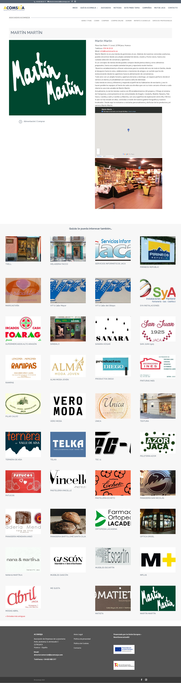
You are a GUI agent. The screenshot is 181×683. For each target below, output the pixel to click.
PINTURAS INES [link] (147, 381)
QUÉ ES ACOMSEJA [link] (88, 8)
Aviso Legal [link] (78, 634)
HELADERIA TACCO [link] (59, 264)
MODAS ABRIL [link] (11, 611)
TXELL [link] (8, 264)
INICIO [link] (75, 8)
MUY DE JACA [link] (159, 8)
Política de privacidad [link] (82, 639)
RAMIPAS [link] (9, 382)
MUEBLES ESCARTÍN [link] (104, 567)
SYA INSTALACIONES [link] (149, 305)
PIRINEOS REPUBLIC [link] (149, 267)
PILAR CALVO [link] (11, 416)
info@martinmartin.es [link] (109, 51)
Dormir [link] (129, 21)
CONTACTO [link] (173, 8)
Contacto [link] (77, 648)
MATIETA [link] (99, 613)
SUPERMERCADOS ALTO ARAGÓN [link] (21, 344)
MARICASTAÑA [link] (12, 305)
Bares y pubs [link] (86, 21)
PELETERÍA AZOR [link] (148, 456)
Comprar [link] (105, 21)
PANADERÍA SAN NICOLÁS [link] (152, 498)
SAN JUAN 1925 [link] (147, 344)
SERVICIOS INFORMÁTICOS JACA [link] (110, 264)
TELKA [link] (53, 459)
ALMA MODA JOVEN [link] (59, 379)
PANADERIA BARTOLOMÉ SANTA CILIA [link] (68, 536)
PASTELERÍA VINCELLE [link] (61, 490)
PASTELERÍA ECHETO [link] (105, 498)
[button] (72, 1)
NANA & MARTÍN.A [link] (13, 575)
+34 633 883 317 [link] (49, 659)
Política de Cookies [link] (81, 643)
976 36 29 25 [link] (108, 48)
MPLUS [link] (143, 575)
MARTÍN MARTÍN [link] (148, 613)
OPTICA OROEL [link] (147, 536)
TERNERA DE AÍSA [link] (13, 459)
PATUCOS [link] (9, 495)
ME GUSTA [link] (55, 588)
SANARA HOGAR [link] (102, 344)
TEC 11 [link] (98, 459)
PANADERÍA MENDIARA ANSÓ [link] (18, 536)
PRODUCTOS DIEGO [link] (104, 379)
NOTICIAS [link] (118, 8)
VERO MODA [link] (56, 421)
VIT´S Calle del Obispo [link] (105, 305)
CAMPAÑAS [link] (147, 8)
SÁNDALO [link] (54, 344)
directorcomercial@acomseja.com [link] (48, 655)
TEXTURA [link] (144, 421)
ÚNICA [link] (98, 421)
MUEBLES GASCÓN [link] (59, 575)
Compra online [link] (117, 21)
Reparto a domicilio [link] (142, 21)
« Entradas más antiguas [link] (15, 616)
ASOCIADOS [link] (106, 8)
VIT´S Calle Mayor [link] (58, 305)
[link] (14, 8)
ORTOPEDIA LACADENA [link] (106, 529)
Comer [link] (96, 21)
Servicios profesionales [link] (162, 21)
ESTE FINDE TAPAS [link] (132, 8)
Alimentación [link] (29, 121)
